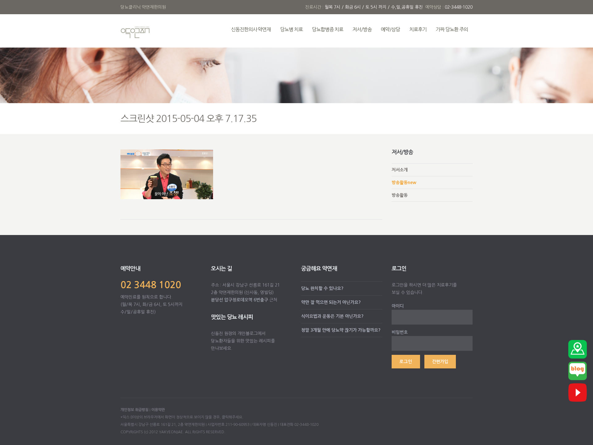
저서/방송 (362, 29)
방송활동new (404, 182)
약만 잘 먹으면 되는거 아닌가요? (331, 302)
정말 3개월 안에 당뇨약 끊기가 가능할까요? (341, 330)
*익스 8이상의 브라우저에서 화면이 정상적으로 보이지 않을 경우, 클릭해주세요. (181, 417)
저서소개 (400, 170)
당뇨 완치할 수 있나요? (322, 288)
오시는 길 (221, 268)
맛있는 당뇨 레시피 (232, 317)
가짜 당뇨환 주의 (452, 29)
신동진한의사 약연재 (251, 29)
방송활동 (400, 195)
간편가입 (440, 361)
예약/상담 (390, 29)
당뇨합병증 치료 (327, 29)
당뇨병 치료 (291, 29)
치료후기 (418, 29)
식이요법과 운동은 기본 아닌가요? (332, 316)
